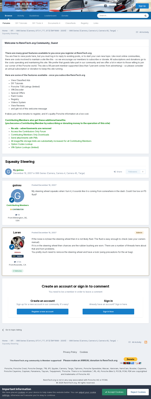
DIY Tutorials (21, 23)
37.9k (18, 262)
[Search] (145, 15)
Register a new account (42, 311)
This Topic (133, 15)
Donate (65, 15)
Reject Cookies (138, 392)
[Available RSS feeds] (146, 342)
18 (18, 215)
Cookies (84, 352)
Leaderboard (50, 15)
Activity (20, 15)
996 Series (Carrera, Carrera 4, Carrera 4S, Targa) (60, 173)
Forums (6, 23)
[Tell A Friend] (105, 5)
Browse (8, 15)
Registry (84, 23)
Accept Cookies (115, 392)
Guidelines (34, 15)
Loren (17, 232)
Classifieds (70, 23)
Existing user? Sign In (120, 6)
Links (96, 23)
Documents (53, 23)
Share (118, 171)
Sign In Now (108, 311)
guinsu (17, 185)
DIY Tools (37, 23)
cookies (21, 392)
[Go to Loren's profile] (17, 242)
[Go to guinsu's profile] (8, 171)
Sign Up (142, 6)
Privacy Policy (70, 352)
